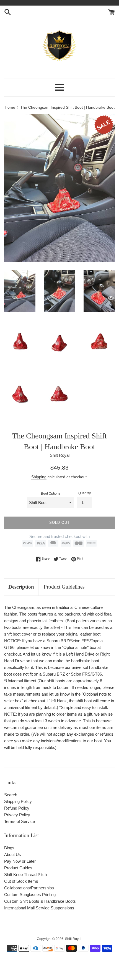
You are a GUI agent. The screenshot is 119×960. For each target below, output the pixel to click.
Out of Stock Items (21, 881)
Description (21, 587)
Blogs (9, 847)
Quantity (84, 493)
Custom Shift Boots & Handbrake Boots (40, 901)
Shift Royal (73, 939)
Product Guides (18, 867)
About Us (12, 854)
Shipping (38, 477)
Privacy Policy (17, 814)
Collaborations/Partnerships (29, 887)
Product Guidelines (64, 587)
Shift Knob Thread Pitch (25, 874)
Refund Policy (16, 808)
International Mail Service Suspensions (39, 908)
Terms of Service (19, 821)
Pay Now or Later (20, 861)
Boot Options (50, 493)
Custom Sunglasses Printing (30, 894)
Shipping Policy (18, 801)
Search (10, 794)
